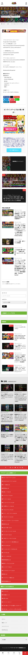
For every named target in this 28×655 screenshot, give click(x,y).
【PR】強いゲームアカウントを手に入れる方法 (12, 609)
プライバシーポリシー (7, 602)
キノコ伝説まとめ (6, 484)
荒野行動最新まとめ (7, 581)
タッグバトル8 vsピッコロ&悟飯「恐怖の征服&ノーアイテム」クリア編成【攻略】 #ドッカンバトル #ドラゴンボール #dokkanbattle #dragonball (21, 458)
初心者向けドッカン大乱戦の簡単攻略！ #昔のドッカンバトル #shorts (7, 436)
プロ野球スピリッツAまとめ (8, 506)
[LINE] (17, 99)
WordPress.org (5, 629)
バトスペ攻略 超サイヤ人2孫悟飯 (20, 241)
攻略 (12, 16)
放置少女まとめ (6, 524)
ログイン (13, 283)
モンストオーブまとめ (7, 567)
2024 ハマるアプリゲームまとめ (9, 477)
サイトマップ (5, 591)
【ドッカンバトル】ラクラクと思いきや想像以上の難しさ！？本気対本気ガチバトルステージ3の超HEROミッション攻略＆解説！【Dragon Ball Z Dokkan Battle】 (20, 229)
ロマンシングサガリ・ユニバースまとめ (10, 520)
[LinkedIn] (6, 102)
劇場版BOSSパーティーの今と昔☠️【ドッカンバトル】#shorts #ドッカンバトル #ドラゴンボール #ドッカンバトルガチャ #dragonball (21, 417)
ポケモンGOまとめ (6, 545)
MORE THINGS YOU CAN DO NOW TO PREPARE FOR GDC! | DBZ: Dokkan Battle (20, 338)
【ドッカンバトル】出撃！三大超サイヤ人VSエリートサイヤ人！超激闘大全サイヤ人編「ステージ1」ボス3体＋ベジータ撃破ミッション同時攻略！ (21, 438)
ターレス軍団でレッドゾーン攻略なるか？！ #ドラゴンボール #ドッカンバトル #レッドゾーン (20, 347)
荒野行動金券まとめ (7, 559)
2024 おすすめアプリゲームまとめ (9, 481)
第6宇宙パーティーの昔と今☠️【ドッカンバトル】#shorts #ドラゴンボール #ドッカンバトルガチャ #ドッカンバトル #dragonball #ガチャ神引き (21, 398)
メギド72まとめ (6, 552)
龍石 (12, 353)
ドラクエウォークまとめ (7, 495)
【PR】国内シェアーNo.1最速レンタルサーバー (12, 605)
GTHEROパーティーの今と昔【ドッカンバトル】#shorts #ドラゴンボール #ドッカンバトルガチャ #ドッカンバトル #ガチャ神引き (7, 457)
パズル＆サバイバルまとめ (8, 516)
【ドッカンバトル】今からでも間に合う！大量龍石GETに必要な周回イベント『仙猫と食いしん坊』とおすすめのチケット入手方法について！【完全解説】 (20, 358)
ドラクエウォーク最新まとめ (8, 577)
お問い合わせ (5, 598)
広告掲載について (6, 594)
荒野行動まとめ (6, 488)
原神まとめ (5, 574)
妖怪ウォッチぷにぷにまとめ (8, 563)
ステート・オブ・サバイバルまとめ (10, 513)
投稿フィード (4, 622)
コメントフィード (5, 626)
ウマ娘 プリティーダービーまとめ (9, 538)
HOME (3, 23)
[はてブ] (6, 99)
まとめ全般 (11, 334)
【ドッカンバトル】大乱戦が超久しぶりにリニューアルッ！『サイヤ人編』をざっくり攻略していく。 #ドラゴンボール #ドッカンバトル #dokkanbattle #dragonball (7, 418)
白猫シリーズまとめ (7, 491)
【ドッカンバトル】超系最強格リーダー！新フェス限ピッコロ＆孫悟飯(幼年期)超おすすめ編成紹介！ (20, 215)
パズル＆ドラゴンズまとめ (8, 509)
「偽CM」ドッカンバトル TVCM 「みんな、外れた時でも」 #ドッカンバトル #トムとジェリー (20, 369)
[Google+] (17, 97)
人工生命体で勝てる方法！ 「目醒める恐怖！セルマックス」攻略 (20, 252)
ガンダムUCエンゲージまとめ (9, 570)
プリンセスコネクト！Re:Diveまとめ (10, 549)
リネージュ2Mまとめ (7, 556)
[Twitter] (11, 97)
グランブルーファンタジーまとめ (9, 531)
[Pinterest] (13, 102)
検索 (4, 306)
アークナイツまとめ (7, 499)
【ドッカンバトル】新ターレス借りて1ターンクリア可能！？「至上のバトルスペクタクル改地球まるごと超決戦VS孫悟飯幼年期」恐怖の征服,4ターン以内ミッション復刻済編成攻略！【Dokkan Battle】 (20, 267)
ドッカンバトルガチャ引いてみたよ (20, 327)
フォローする (18, 163)
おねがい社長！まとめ (7, 527)
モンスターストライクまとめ (8, 502)
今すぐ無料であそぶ (14, 150)
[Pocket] (11, 99)
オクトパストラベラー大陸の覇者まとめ (10, 541)
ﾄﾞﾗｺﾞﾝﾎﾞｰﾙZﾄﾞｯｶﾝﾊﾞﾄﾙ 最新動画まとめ (18, 647)
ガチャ (12, 325)
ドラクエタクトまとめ (7, 534)
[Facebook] (6, 97)
